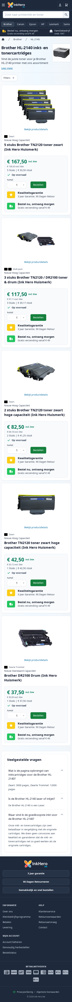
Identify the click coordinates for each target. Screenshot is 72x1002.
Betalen (7, 922)
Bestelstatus (9, 952)
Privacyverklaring (25, 992)
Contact (43, 927)
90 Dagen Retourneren (36, 881)
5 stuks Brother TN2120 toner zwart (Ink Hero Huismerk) (33, 147)
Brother (8, 24)
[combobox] (36, 14)
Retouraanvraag (48, 922)
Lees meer (7, 68)
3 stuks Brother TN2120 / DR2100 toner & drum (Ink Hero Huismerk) (36, 279)
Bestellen (39, 185)
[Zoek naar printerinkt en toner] (66, 14)
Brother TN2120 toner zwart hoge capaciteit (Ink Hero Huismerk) (32, 545)
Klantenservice (47, 911)
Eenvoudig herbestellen (16, 947)
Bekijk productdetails (36, 129)
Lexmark (54, 24)
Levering (7, 927)
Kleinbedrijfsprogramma (16, 916)
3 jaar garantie (36, 873)
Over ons (8, 911)
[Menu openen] (3, 5)
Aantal (10, 180)
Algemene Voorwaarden (48, 992)
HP (42, 24)
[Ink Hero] (16, 5)
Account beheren (12, 942)
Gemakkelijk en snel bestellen (36, 890)
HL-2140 (35, 39)
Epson (32, 24)
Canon (20, 24)
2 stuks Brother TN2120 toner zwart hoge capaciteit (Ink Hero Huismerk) (34, 412)
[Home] (3, 39)
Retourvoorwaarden (50, 916)
